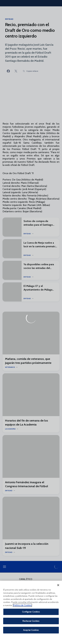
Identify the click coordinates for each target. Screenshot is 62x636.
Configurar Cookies (31, 611)
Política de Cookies (22, 605)
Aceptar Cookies (31, 630)
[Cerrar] (58, 585)
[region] (31, 608)
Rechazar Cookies (31, 621)
